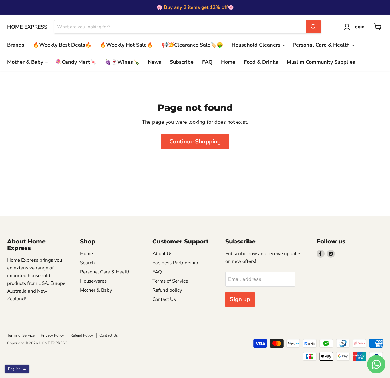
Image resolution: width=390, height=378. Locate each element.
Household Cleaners (257, 44)
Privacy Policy (52, 335)
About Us (162, 253)
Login (358, 26)
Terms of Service (170, 281)
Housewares (93, 281)
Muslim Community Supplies (321, 62)
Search (87, 262)
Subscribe (182, 62)
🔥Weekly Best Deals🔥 (62, 44)
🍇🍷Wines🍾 (122, 62)
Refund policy (167, 290)
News (154, 62)
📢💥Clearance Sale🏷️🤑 (192, 44)
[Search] (313, 26)
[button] (17, 369)
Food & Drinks (261, 62)
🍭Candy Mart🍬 (75, 62)
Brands (15, 44)
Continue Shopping (195, 141)
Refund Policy (81, 335)
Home (228, 62)
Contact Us (164, 299)
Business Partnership (175, 262)
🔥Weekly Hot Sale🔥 (126, 44)
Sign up (240, 299)
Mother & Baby (26, 62)
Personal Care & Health (322, 44)
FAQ (207, 62)
